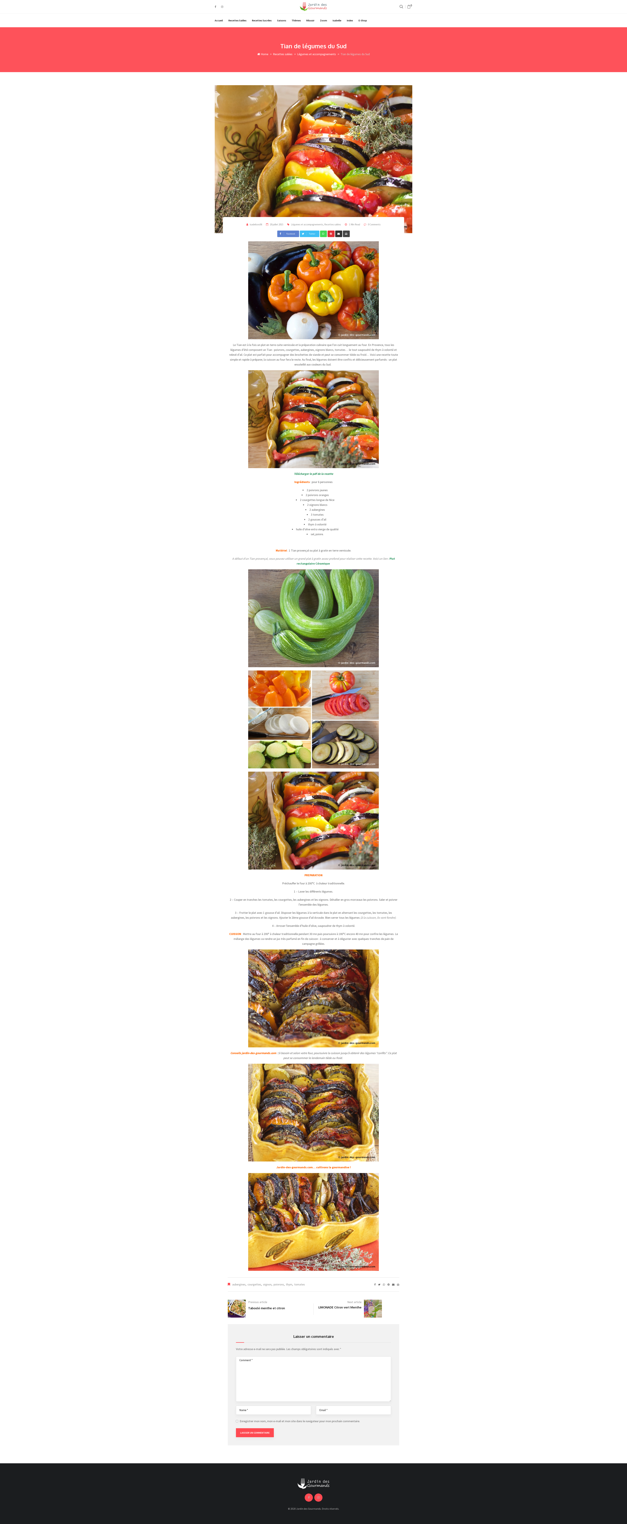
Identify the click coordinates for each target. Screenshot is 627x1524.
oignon (267, 1284)
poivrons (278, 1284)
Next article (354, 1302)
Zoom (323, 20)
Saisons (281, 20)
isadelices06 (256, 224)
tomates (299, 1284)
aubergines (239, 1284)
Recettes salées (237, 20)
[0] (409, 6)
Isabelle (337, 20)
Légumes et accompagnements (316, 54)
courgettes (254, 1284)
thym (289, 1284)
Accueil (219, 20)
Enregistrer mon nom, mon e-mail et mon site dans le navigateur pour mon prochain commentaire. (300, 1421)
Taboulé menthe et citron (266, 1308)
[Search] (401, 6)
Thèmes (296, 20)
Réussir (310, 20)
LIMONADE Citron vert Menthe (340, 1307)
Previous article (257, 1302)
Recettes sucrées (262, 20)
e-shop (363, 20)
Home (264, 54)
